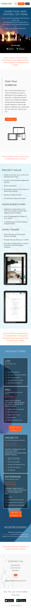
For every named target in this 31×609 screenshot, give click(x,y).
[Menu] (15, 3)
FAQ (9, 592)
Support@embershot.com (15, 581)
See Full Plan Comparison (15, 527)
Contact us (7, 534)
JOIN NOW (21, 3)
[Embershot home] (6, 4)
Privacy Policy (15, 595)
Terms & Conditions (22, 592)
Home (5, 592)
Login (27, 3)
